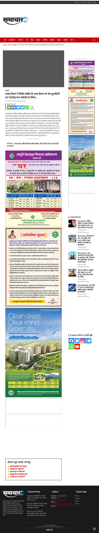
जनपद (20, 40)
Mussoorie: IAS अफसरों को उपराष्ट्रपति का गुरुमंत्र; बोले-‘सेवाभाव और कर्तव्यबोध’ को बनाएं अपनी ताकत (86, 257)
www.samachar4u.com (58, 500)
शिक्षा (32, 40)
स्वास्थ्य (38, 40)
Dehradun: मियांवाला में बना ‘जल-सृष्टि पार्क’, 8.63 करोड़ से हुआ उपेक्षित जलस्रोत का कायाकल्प (86, 240)
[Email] (9, 107)
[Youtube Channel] (77, 346)
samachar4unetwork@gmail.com (61, 504)
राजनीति (45, 40)
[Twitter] (22, 107)
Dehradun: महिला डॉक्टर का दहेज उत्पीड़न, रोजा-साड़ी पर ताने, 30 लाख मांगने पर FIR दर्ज (86, 224)
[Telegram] (18, 107)
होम (5, 40)
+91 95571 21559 (62, 506)
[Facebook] (14, 107)
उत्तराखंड (11, 40)
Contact (83, 2)
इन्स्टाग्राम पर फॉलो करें (17, 471)
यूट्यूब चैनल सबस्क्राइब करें (18, 474)
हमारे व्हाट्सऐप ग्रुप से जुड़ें (18, 466)
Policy (88, 2)
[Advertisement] (67, 20)
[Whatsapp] (27, 107)
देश (27, 40)
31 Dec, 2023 (9, 101)
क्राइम (59, 40)
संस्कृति (65, 40)
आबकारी (52, 40)
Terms (94, 2)
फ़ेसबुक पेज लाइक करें (17, 469)
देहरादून (7, 90)
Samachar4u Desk (20, 101)
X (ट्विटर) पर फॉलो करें (17, 477)
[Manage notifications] (94, 528)
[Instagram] (83, 340)
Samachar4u (51, 525)
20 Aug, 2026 (82, 230)
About (76, 2)
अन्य (71, 40)
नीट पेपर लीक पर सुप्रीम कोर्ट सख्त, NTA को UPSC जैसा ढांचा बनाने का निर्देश (85, 273)
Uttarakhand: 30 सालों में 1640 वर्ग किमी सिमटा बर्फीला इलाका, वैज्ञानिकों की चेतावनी (86, 288)
